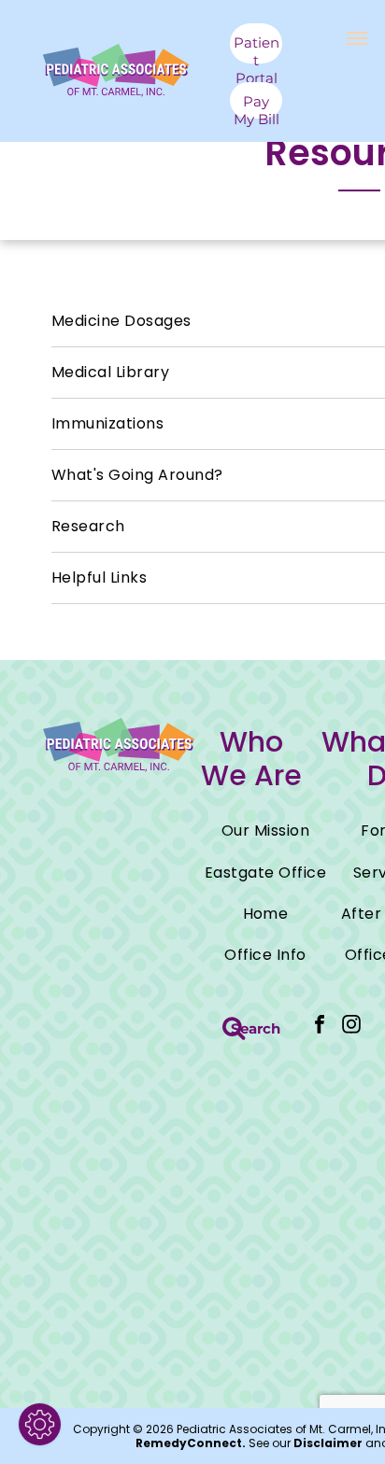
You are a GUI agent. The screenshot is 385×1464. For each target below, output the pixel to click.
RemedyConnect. (190, 1443)
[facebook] (320, 1026)
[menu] (357, 38)
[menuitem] (265, 831)
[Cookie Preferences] (40, 1424)
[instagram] (351, 1026)
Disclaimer (328, 1443)
